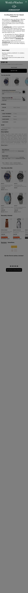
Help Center (5, 58)
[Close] (26, 2)
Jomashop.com (15, 20)
